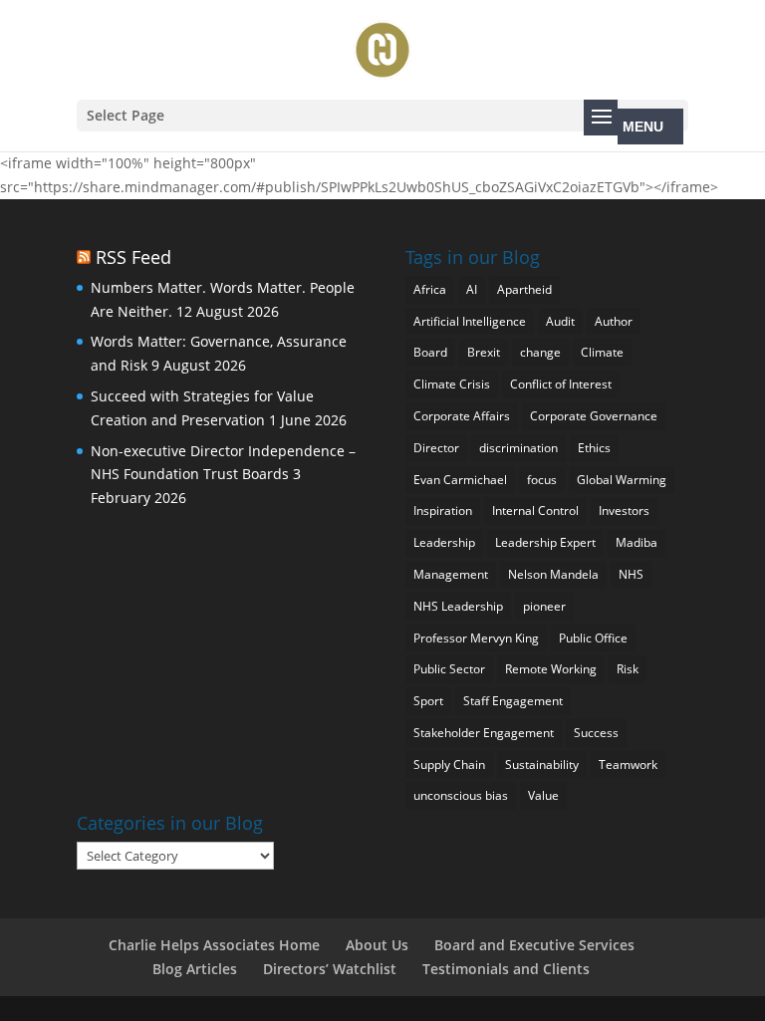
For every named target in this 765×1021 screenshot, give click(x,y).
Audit (560, 321)
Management (450, 574)
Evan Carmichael (460, 479)
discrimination (518, 447)
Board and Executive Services (534, 944)
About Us (377, 944)
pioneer (544, 606)
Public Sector (449, 668)
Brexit (483, 352)
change (540, 352)
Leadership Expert (545, 542)
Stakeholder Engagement (483, 732)
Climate (602, 352)
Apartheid (524, 289)
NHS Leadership (458, 606)
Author (614, 321)
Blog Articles (194, 968)
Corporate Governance (593, 415)
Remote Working (551, 668)
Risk (627, 668)
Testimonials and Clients (506, 968)
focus (542, 479)
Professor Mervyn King (476, 638)
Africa (429, 289)
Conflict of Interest (561, 384)
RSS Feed (133, 257)
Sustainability (542, 764)
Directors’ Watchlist (329, 968)
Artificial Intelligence (469, 321)
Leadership (444, 542)
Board (430, 352)
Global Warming (621, 479)
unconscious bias (460, 795)
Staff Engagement (513, 700)
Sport (428, 700)
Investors (624, 510)
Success (596, 732)
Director (436, 447)
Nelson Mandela (553, 574)
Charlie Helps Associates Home (214, 944)
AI (471, 289)
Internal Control (535, 510)
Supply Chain (449, 764)
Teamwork (628, 764)
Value (543, 795)
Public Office (593, 638)
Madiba (636, 542)
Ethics (594, 447)
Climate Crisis (451, 384)
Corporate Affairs (461, 415)
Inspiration (442, 510)
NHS (631, 574)
